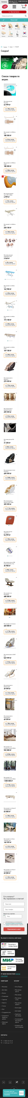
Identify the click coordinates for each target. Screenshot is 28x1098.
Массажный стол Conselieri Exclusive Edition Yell (10, 778)
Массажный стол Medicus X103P (10, 163)
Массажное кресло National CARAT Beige (8, 501)
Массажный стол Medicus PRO (10, 225)
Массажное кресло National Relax (8, 716)
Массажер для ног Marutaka (8, 102)
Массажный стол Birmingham (8, 593)
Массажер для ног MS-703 (9, 440)
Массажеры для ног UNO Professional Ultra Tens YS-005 (9, 563)
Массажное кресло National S (8, 378)
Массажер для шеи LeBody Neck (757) (8, 255)
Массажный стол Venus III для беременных (10, 808)
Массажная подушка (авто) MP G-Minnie (8, 194)
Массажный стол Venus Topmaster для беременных (9, 839)
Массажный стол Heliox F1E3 (9, 317)
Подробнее (7, 1094)
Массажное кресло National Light (8, 686)
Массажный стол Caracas (10, 624)
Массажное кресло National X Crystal (8, 409)
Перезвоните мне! (14, 929)
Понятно (21, 1093)
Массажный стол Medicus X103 (10, 132)
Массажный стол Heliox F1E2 (9, 286)
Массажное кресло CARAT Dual (10, 655)
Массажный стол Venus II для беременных (9, 870)
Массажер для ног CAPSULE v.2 (8, 532)
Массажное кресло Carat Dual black (9, 470)
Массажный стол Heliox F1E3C (9, 348)
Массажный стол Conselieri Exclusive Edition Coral (10, 747)
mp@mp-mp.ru (15, 2)
